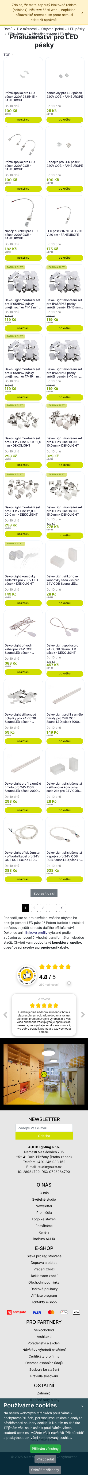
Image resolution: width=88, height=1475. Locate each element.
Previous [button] (5, 1014)
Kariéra (44, 1232)
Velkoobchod (44, 1330)
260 (48, 984)
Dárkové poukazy (44, 1289)
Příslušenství (17, 34)
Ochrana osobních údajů (44, 1363)
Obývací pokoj (52, 29)
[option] (44, 1014)
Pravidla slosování (44, 1376)
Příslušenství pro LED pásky (53, 34)
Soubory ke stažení (44, 1369)
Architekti (44, 1337)
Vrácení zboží (44, 1269)
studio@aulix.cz (50, 1167)
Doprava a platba (44, 1263)
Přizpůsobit (45, 1459)
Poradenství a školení (44, 1343)
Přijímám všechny (45, 1449)
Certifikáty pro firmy (44, 1356)
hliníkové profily (35, 932)
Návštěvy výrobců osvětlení (44, 1350)
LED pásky (76, 29)
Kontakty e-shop (44, 1302)
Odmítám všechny (45, 1470)
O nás (44, 1193)
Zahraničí (44, 1393)
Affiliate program (44, 1295)
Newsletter (44, 1206)
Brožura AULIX (44, 1239)
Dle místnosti (27, 29)
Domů (8, 29)
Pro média (44, 1212)
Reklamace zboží (44, 1276)
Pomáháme (44, 1226)
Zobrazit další (44, 893)
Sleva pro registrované (44, 1256)
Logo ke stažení (44, 1219)
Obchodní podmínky (44, 1282)
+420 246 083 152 (50, 1162)
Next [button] (83, 1014)
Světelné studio (44, 1199)
